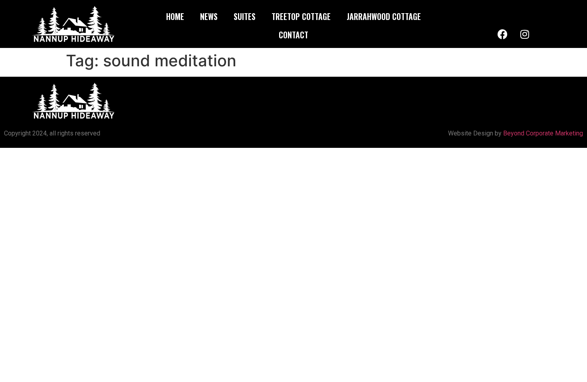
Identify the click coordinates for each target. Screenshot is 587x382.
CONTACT (293, 35)
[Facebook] (503, 34)
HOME (175, 16)
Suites (245, 16)
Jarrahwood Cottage (384, 16)
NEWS (209, 16)
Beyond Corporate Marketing (543, 133)
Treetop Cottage (301, 16)
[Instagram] (525, 34)
